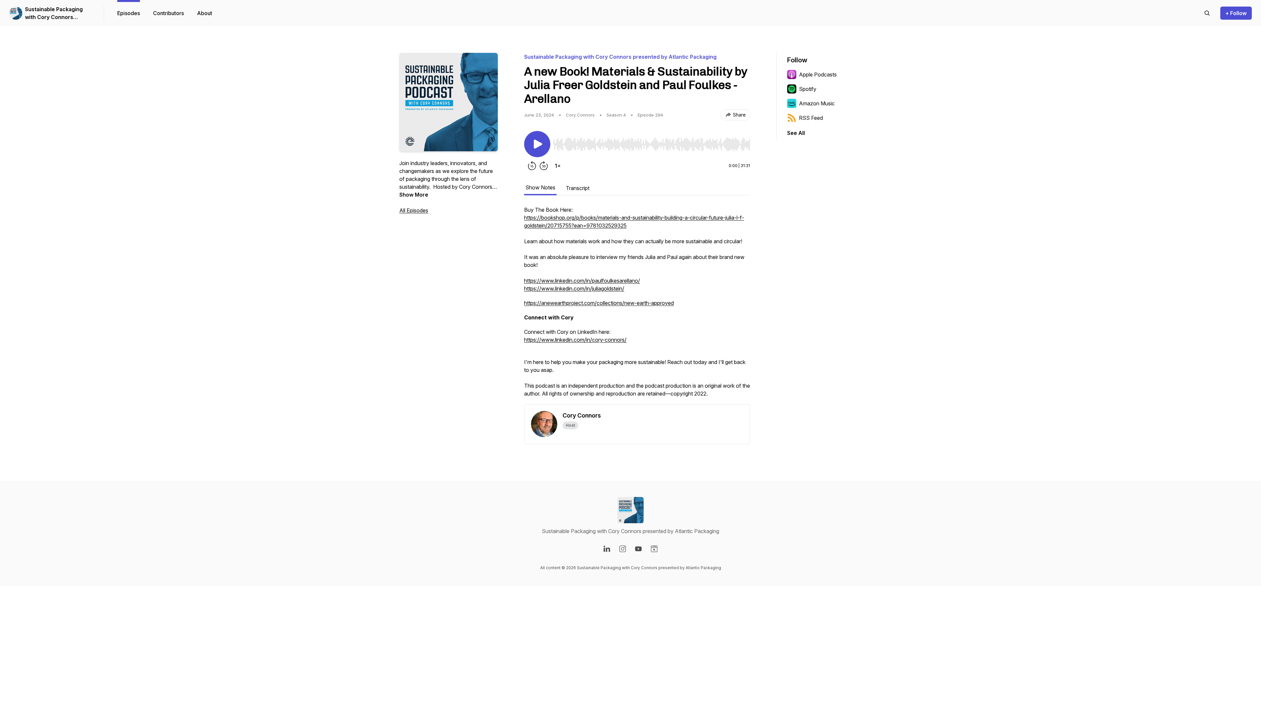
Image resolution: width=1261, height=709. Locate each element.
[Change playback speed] (557, 165)
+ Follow (1236, 13)
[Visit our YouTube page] (638, 549)
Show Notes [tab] (540, 187)
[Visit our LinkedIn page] (607, 549)
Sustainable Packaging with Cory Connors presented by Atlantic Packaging (54, 13)
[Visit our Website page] (654, 549)
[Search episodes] (1207, 13)
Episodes (128, 13)
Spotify (807, 89)
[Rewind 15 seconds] (532, 165)
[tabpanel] (637, 305)
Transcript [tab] (577, 188)
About (204, 13)
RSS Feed (811, 118)
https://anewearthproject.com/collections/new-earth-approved (599, 303)
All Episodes (413, 210)
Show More (413, 194)
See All (796, 133)
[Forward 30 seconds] (543, 165)
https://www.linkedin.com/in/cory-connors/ (575, 339)
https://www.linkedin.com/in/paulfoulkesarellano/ (582, 280)
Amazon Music (817, 103)
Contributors (168, 13)
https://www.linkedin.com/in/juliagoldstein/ (574, 288)
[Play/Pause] (537, 144)
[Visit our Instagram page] (622, 549)
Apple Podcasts (818, 74)
